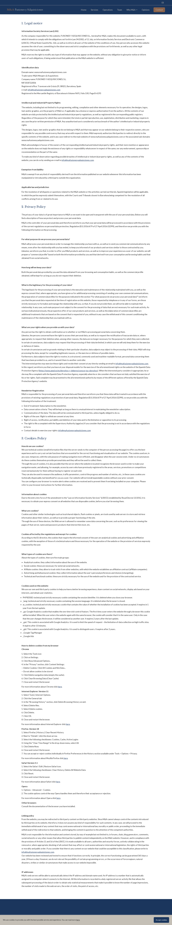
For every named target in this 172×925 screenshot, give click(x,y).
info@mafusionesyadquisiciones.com (44, 90)
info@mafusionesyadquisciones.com (78, 160)
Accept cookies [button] (161, 920)
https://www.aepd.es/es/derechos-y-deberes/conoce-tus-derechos (68, 370)
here (60, 686)
